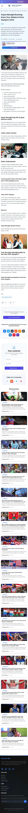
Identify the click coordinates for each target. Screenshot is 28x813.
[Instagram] (11, 381)
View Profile (14, 47)
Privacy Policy (4, 786)
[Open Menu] (2, 5)
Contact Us (3, 778)
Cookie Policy (4, 790)
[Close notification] (26, 2)
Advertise (3, 777)
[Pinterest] (21, 381)
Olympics (5, 10)
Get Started (20, 1)
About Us (3, 775)
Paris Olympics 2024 (7, 297)
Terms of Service (5, 788)
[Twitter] (16, 381)
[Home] (1, 10)
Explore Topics (4, 780)
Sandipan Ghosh (10, 43)
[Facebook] (7, 381)
